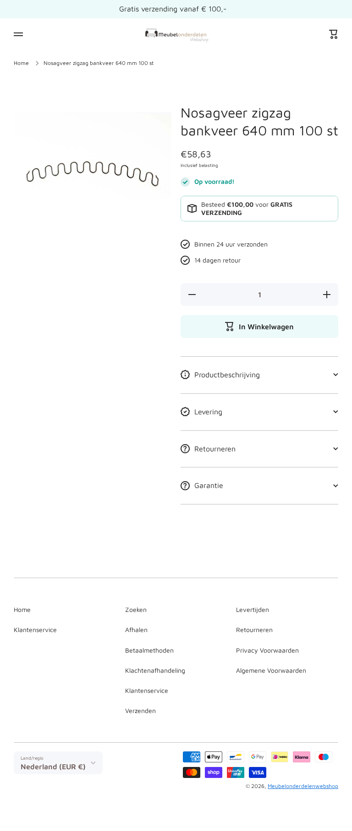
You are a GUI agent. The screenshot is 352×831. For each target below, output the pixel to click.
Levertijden (252, 609)
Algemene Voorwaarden (271, 670)
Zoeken (136, 609)
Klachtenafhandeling (155, 670)
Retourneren (254, 629)
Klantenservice (35, 629)
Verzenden (140, 710)
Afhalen (136, 629)
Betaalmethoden (149, 650)
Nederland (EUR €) (53, 766)
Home (21, 62)
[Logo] (176, 34)
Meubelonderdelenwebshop (303, 786)
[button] (333, 34)
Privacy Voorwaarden (267, 650)
